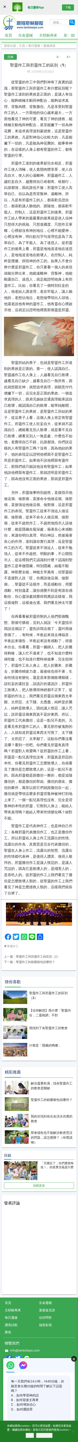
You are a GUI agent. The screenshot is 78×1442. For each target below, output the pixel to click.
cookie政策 (44, 1435)
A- (58, 57)
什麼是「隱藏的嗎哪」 (45, 1045)
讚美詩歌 (11, 1325)
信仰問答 (45, 1318)
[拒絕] (73, 1431)
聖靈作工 (12, 946)
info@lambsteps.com (25, 1350)
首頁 (8, 35)
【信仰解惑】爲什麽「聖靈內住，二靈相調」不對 (50, 1012)
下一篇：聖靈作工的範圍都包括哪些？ (29, 962)
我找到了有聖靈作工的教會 (48, 1028)
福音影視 (45, 1325)
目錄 (10, 57)
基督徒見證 (47, 1310)
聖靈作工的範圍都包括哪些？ (51, 1100)
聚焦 (8, 1332)
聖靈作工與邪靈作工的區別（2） (48, 995)
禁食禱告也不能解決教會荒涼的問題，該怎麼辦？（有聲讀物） (51, 1137)
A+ (69, 57)
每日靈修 (11, 1318)
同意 (29, 1435)
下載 (68, 7)
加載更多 (39, 1185)
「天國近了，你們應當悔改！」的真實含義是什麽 (57, 1165)
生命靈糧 (25, 35)
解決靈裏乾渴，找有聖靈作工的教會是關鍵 (51, 1085)
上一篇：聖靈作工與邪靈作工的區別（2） (32, 956)
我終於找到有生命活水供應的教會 (51, 1118)
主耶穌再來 (48, 35)
